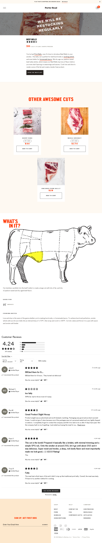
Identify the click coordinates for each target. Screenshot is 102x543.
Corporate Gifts (75, 515)
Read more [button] (81, 425)
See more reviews (50, 491)
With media (42, 361)
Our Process (89, 509)
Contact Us (73, 509)
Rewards (87, 518)
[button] (31, 42)
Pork (56, 512)
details (65, 1)
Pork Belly (38, 54)
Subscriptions (60, 518)
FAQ (70, 512)
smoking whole (69, 57)
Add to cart (27, 148)
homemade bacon (46, 59)
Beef (56, 509)
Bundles (57, 515)
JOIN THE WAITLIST (34, 72)
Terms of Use (76, 537)
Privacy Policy (86, 537)
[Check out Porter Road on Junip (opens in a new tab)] (54, 495)
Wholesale (88, 512)
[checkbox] (43, 361)
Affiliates (88, 515)
